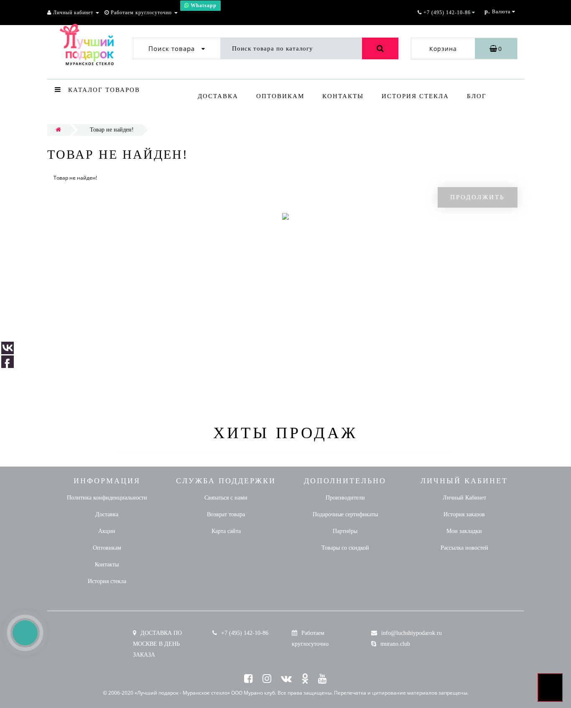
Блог (477, 96)
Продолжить (477, 197)
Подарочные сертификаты (345, 514)
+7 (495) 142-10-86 (244, 633)
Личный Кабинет (464, 498)
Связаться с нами (225, 498)
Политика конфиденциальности (107, 498)
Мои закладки (464, 531)
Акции (106, 531)
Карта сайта (226, 531)
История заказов (464, 514)
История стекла (415, 96)
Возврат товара (226, 514)
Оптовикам (280, 96)
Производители (345, 498)
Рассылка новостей (464, 548)
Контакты (343, 96)
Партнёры (345, 531)
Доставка (218, 96)
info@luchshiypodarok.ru (411, 633)
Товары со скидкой (345, 548)
